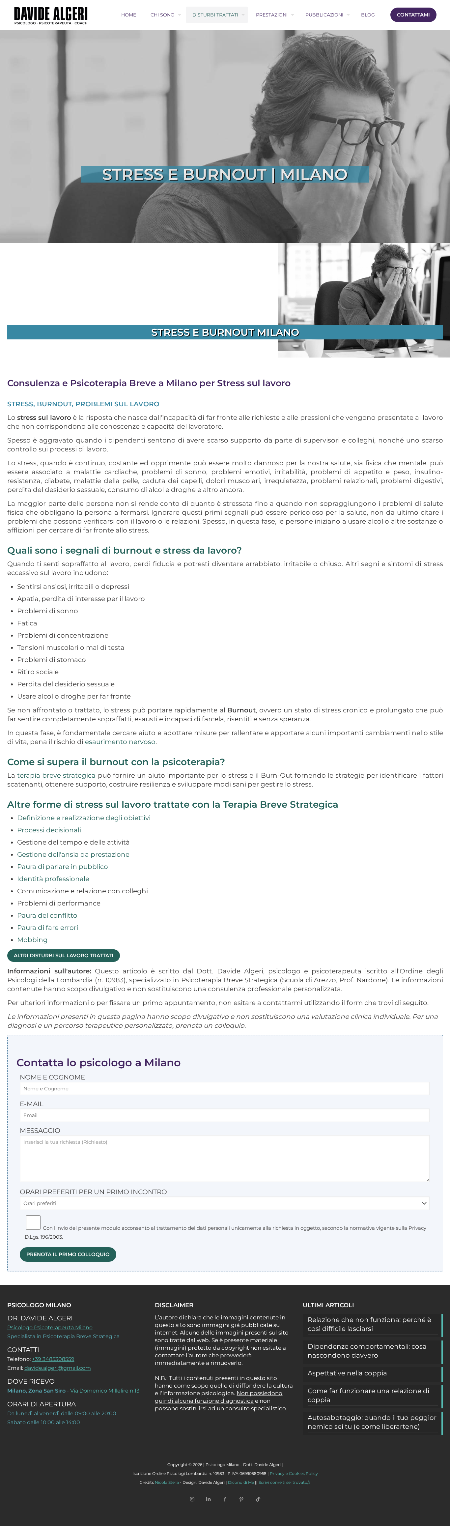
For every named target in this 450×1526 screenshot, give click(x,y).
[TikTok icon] (258, 1499)
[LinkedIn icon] (208, 1499)
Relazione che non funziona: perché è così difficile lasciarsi (369, 1324)
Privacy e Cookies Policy (294, 1473)
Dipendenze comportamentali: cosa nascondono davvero (367, 1350)
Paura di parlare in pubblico (62, 867)
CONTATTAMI (413, 15)
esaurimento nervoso (120, 742)
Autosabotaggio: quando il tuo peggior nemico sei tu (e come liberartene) (372, 1422)
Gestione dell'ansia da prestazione (73, 854)
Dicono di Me (241, 1482)
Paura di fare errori (47, 928)
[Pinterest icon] (241, 1499)
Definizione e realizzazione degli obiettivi (84, 818)
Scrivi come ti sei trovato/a (285, 1482)
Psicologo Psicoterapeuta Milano (50, 1327)
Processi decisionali (49, 830)
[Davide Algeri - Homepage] (51, 15)
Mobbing (32, 940)
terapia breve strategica (56, 775)
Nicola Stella (167, 1482)
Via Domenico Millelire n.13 (104, 1391)
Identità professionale (53, 879)
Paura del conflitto (47, 915)
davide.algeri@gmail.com (57, 1368)
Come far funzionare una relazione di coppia (368, 1395)
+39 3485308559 (53, 1359)
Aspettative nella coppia (347, 1373)
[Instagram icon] (192, 1499)
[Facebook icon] (225, 1499)
